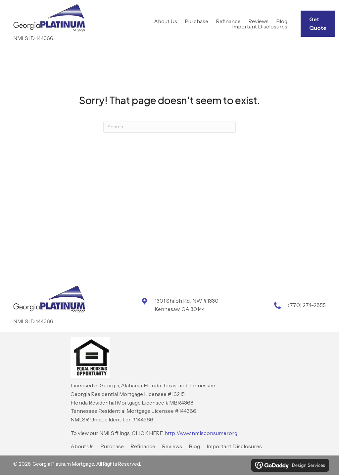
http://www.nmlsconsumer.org (201, 433)
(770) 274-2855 (306, 305)
